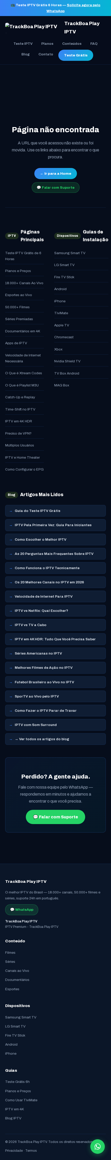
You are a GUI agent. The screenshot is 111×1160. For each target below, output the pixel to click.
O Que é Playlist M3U (22, 385)
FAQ (94, 44)
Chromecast (64, 337)
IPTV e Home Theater (22, 457)
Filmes (10, 953)
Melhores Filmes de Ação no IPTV (44, 668)
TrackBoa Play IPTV (82, 27)
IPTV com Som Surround (36, 725)
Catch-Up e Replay (20, 397)
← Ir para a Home (55, 173)
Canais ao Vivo (17, 971)
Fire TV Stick (64, 277)
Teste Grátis (76, 55)
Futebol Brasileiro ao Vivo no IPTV (44, 682)
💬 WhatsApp (21, 910)
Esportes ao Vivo (18, 295)
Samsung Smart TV (69, 253)
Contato (45, 54)
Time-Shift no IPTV (20, 409)
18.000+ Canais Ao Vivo (24, 283)
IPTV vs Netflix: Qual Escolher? (41, 611)
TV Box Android (66, 373)
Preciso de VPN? (18, 433)
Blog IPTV (13, 1118)
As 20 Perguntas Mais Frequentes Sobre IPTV (54, 554)
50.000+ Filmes (17, 307)
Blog (25, 54)
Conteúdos (72, 44)
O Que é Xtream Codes (23, 373)
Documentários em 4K (22, 331)
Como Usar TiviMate (21, 1100)
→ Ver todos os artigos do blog (42, 739)
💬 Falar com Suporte (56, 187)
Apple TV (61, 325)
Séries (10, 962)
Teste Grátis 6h (17, 1082)
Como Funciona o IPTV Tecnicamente (47, 568)
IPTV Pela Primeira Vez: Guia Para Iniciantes (53, 525)
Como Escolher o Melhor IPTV (40, 539)
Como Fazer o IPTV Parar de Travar (46, 711)
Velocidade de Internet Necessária (23, 358)
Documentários (17, 980)
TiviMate (61, 313)
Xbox (58, 349)
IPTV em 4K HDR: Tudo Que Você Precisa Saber (55, 639)
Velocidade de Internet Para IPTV (44, 596)
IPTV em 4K (14, 1109)
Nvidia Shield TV (67, 361)
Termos (31, 1150)
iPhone (60, 301)
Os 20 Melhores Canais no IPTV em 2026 (49, 582)
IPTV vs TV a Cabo (30, 625)
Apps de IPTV (16, 343)
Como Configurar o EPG (24, 469)
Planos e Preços (18, 271)
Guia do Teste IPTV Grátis (37, 511)
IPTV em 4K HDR (18, 421)
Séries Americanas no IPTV (38, 653)
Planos (47, 44)
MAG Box (61, 385)
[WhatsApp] (97, 1146)
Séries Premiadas (19, 319)
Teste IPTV (23, 44)
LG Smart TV (64, 265)
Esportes (12, 989)
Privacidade (14, 1150)
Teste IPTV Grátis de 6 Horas (23, 256)
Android (60, 289)
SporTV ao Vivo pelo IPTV (37, 696)
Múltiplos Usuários (19, 445)
